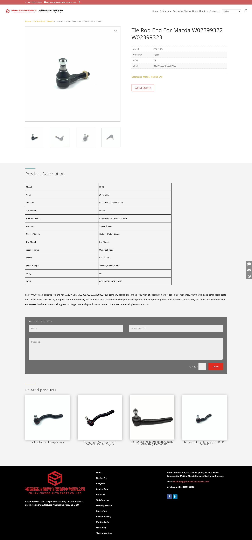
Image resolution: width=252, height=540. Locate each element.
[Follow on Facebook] (169, 496)
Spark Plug (101, 527)
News (195, 11)
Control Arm (102, 489)
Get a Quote (143, 88)
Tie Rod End (39, 21)
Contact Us (214, 11)
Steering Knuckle (104, 505)
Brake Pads (101, 511)
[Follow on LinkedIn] (175, 496)
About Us (203, 11)
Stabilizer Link (103, 500)
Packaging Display (182, 11)
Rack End (100, 494)
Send (216, 366)
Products (164, 11)
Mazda (50, 21)
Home (155, 11)
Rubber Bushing (103, 516)
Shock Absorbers (104, 533)
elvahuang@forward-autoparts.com (191, 481)
